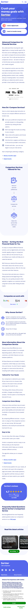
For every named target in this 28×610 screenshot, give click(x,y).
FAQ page (13, 519)
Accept (14, 603)
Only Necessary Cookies (21, 607)
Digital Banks (4, 574)
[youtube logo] (13, 570)
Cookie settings (7, 607)
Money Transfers (18, 574)
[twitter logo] (6, 570)
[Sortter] (4, 2)
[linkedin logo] (2, 570)
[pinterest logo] (9, 570)
